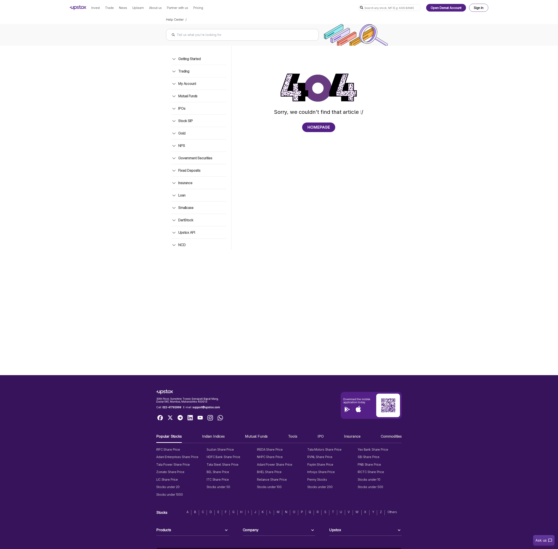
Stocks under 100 (269, 487)
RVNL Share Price (319, 457)
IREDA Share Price (270, 449)
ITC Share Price (218, 479)
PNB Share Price (369, 464)
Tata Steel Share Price (222, 464)
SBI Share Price (368, 457)
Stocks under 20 (168, 487)
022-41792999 (171, 407)
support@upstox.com (206, 407)
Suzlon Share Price (220, 449)
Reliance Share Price (272, 479)
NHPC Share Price (270, 457)
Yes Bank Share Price (373, 449)
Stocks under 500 (370, 487)
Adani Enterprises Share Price (177, 457)
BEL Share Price (218, 472)
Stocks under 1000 (169, 494)
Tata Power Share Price (173, 464)
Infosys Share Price (321, 472)
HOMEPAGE (318, 127)
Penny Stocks (317, 479)
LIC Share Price (167, 479)
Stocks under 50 (218, 487)
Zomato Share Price (170, 472)
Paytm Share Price (320, 464)
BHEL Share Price (269, 472)
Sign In (478, 8)
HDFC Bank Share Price (223, 457)
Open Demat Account (446, 8)
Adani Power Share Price (274, 464)
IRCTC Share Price (371, 472)
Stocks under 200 (320, 487)
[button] (169, 438)
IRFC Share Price (168, 449)
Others (392, 512)
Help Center (175, 19)
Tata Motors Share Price (324, 449)
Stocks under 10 (369, 479)
